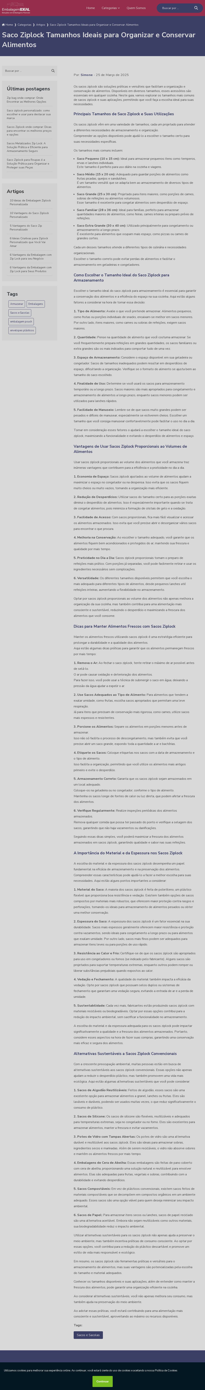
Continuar (102, 1381)
